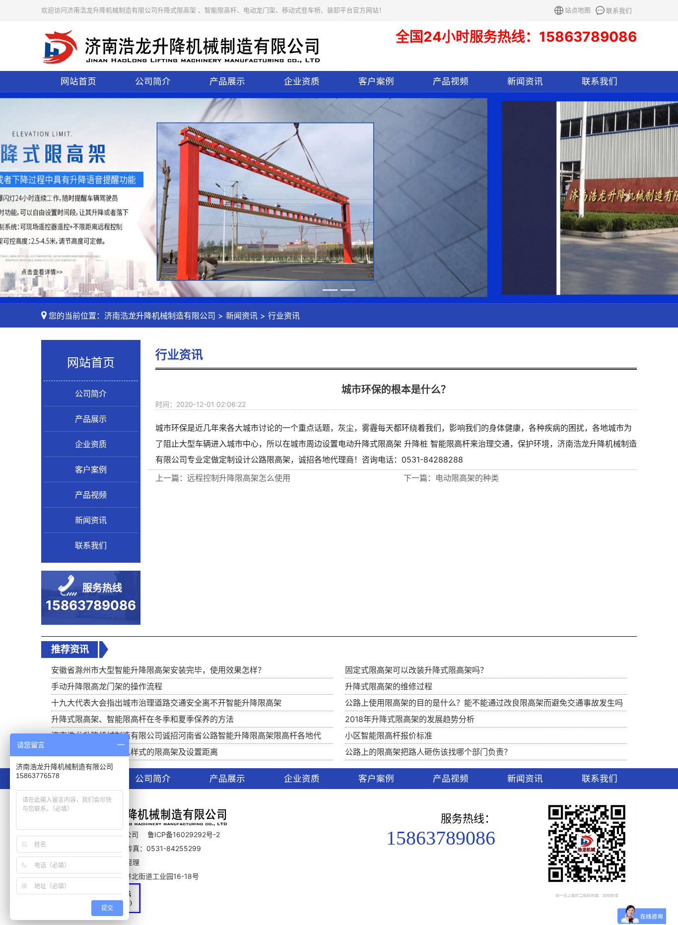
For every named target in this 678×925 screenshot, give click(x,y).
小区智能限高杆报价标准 (388, 735)
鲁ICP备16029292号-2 (183, 834)
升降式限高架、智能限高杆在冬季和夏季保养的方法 (142, 719)
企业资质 (302, 81)
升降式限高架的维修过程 (388, 686)
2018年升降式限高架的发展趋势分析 (410, 719)
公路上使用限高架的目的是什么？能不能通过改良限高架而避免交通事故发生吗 (484, 703)
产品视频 (451, 81)
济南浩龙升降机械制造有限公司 (159, 316)
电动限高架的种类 (467, 478)
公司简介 (153, 81)
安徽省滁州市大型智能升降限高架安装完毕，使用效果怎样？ (158, 670)
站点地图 (578, 10)
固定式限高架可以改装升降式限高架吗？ (416, 670)
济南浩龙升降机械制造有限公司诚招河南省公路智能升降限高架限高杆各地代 (186, 735)
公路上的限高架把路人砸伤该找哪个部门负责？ (428, 752)
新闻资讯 (525, 81)
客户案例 (376, 81)
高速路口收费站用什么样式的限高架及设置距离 (134, 752)
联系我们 (619, 10)
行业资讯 (284, 316)
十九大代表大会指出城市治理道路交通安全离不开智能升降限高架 (166, 703)
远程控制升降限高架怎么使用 (238, 478)
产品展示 (227, 81)
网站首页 (78, 81)
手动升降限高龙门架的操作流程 (106, 686)
